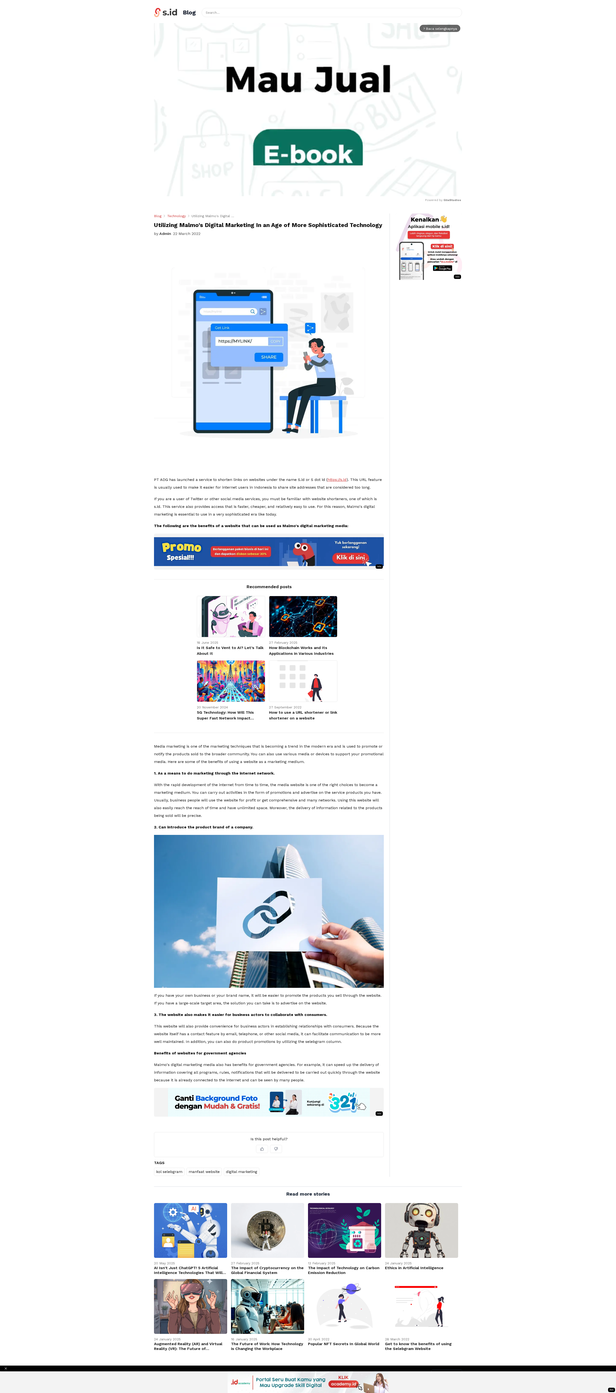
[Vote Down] (276, 1149)
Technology (176, 216)
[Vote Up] (262, 1149)
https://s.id (336, 479)
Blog (157, 216)
